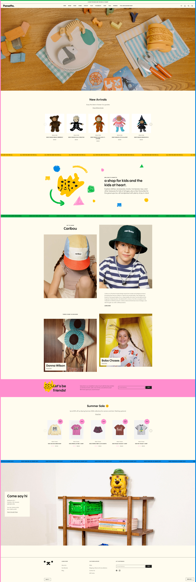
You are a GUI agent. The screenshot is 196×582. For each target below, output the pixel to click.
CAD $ (47, 579)
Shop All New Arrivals (98, 107)
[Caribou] (70, 266)
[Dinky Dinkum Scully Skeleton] (76, 123)
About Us (64, 565)
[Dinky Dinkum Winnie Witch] (141, 123)
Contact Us (92, 570)
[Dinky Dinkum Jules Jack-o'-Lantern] (98, 123)
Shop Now (49, 368)
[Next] (150, 124)
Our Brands (65, 568)
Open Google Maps (12, 512)
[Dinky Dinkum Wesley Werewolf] (54, 123)
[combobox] (190, 579)
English (189, 579)
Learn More (108, 305)
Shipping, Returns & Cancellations (98, 568)
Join (148, 387)
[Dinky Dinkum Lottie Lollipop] (119, 123)
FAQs (90, 565)
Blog (63, 570)
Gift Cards (91, 573)
